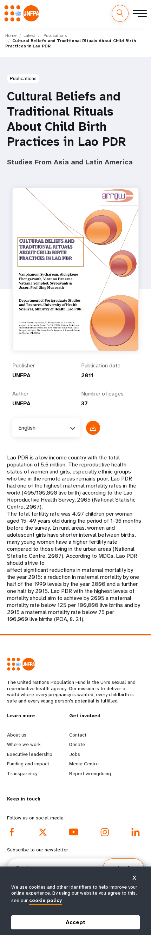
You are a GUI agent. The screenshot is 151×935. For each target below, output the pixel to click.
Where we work (24, 744)
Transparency (22, 773)
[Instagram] (104, 832)
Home (11, 35)
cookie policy (45, 900)
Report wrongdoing (90, 773)
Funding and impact (28, 763)
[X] (43, 832)
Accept (75, 922)
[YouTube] (73, 832)
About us (16, 735)
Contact (77, 735)
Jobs (74, 754)
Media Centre (84, 763)
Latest (29, 35)
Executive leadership (29, 754)
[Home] (24, 13)
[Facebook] (12, 832)
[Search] (120, 13)
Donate (77, 744)
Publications (55, 35)
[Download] (93, 428)
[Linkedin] (135, 832)
